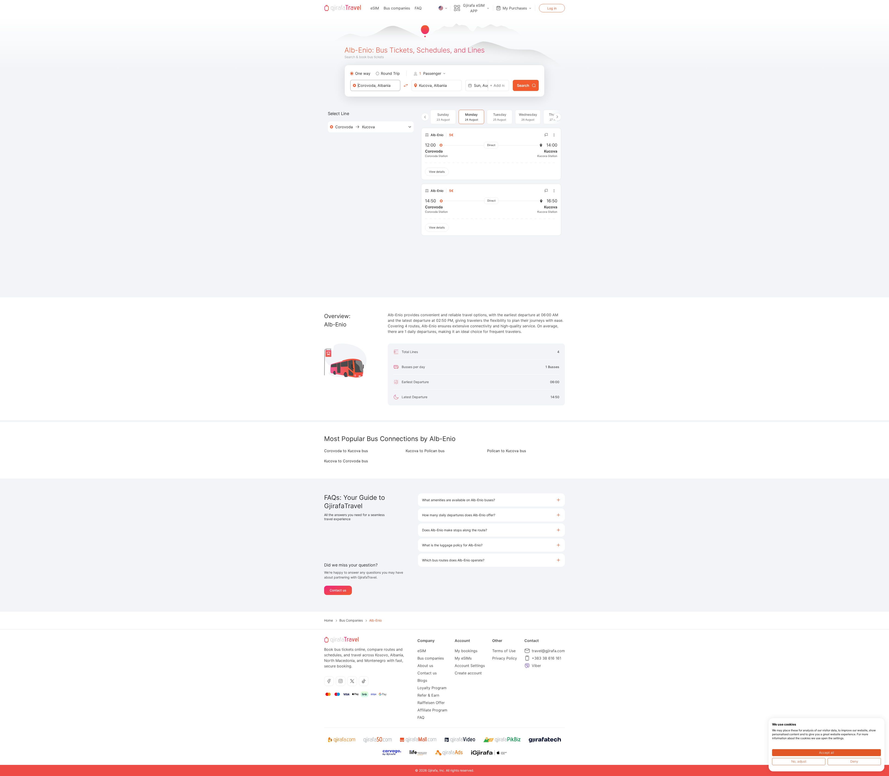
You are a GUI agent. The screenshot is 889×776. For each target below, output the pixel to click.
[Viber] (527, 665)
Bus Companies (351, 620)
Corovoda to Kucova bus (346, 450)
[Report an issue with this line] (546, 134)
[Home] (342, 8)
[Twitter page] (352, 681)
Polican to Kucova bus (506, 450)
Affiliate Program (432, 710)
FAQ (418, 8)
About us (425, 665)
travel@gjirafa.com (548, 650)
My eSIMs (463, 658)
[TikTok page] (363, 681)
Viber (536, 665)
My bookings (466, 650)
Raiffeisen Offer (431, 702)
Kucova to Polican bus (425, 450)
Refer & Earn (428, 695)
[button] (491, 500)
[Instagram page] (340, 681)
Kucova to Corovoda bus (346, 461)
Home (328, 620)
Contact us (338, 590)
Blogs (422, 680)
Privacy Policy (504, 658)
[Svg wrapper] (341, 740)
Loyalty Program (432, 687)
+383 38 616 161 (546, 658)
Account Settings (470, 665)
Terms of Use (504, 650)
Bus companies (397, 8)
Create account (468, 673)
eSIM (374, 8)
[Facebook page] (329, 681)
